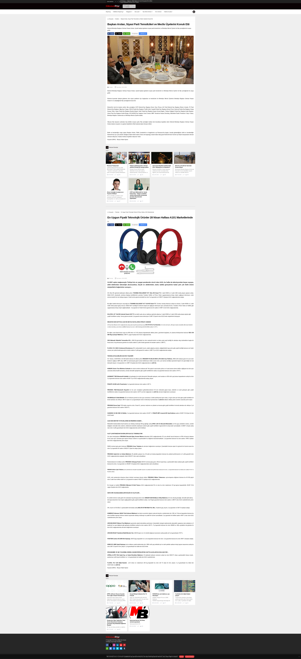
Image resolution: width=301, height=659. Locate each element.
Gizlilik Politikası (190, 656)
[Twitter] (110, 645)
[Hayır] (299, 656)
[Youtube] (121, 645)
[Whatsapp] (107, 648)
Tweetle (120, 33)
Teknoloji (117, 212)
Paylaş (112, 33)
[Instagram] (114, 645)
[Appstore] (114, 648)
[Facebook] (107, 645)
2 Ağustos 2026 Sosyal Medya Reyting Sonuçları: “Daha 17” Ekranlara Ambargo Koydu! (136, 1)
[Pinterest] (124, 645)
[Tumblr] (124, 648)
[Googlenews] (110, 648)
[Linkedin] (117, 645)
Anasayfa (111, 19)
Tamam (181, 656)
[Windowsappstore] (121, 648)
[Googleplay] (117, 648)
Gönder (128, 33)
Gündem (117, 19)
